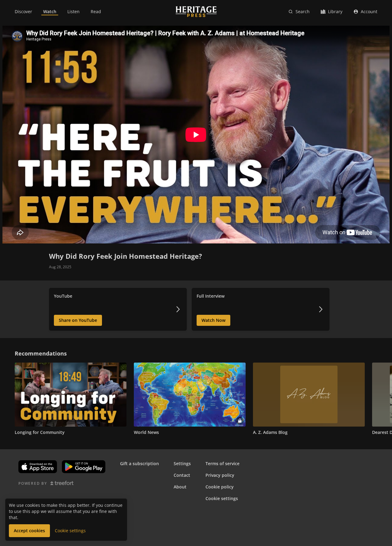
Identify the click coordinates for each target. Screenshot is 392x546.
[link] (23, 11)
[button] (7, 395)
